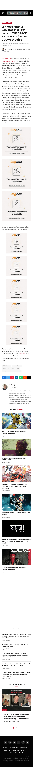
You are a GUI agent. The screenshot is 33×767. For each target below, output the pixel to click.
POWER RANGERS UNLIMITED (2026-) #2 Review (16, 514)
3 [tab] (16, 724)
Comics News (6, 22)
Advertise (21, 748)
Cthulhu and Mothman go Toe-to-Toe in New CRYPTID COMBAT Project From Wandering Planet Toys (16, 636)
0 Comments (26, 49)
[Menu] (3, 13)
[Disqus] (16, 600)
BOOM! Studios (6, 59)
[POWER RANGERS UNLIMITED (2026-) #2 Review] (16, 502)
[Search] (30, 13)
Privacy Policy (13, 743)
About (5, 743)
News (4, 710)
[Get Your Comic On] (17, 13)
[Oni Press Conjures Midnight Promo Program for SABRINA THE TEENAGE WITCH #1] (16, 474)
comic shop (21, 353)
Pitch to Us (12, 748)
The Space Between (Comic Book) (12, 371)
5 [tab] (20, 724)
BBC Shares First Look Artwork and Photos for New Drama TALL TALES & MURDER (16, 664)
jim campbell (15, 368)
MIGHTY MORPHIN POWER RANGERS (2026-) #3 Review (14, 432)
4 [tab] (18, 724)
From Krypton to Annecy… (14, 714)
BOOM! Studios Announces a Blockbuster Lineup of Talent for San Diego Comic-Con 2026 (16, 541)
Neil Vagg (9, 49)
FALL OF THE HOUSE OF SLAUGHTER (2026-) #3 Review (14, 568)
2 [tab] (15, 724)
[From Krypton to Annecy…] (16, 700)
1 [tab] (13, 724)
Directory (24, 746)
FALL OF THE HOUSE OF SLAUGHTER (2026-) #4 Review (14, 459)
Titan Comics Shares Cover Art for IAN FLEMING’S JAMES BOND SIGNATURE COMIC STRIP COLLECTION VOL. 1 (15, 655)
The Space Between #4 (9, 61)
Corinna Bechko (17, 366)
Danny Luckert (6, 368)
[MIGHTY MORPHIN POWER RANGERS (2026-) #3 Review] (16, 421)
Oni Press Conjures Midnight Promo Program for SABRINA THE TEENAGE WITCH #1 (14, 486)
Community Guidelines (11, 746)
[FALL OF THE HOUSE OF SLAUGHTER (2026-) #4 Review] (16, 447)
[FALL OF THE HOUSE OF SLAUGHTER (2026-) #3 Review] (16, 557)
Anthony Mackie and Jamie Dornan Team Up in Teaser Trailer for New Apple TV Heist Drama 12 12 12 (16, 674)
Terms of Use (24, 743)
